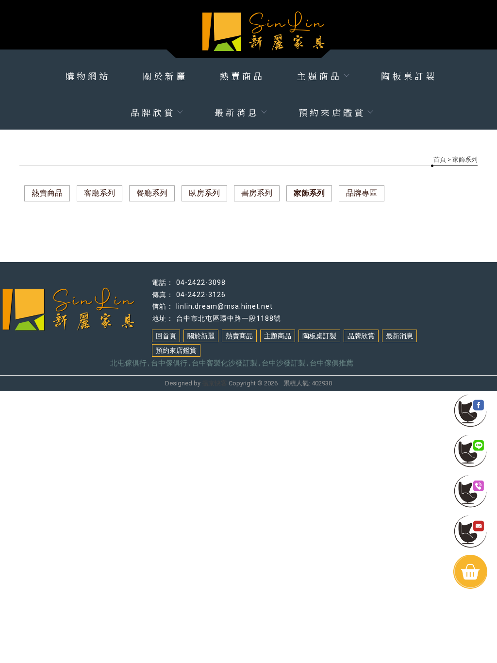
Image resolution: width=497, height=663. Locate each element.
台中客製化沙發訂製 (224, 363)
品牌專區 (361, 193)
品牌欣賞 (153, 112)
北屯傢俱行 (128, 363)
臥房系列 (204, 193)
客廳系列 (99, 193)
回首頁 (166, 336)
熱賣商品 (242, 75)
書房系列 (256, 193)
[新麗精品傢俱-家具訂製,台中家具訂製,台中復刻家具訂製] (248, 24)
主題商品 (319, 75)
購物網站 (88, 75)
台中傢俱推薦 (331, 363)
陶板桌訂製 (409, 75)
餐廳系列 (151, 193)
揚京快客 (214, 383)
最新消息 (237, 112)
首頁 (439, 159)
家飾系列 (309, 193)
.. (280, 383)
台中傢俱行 (169, 363)
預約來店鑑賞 (331, 112)
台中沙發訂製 (283, 363)
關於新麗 (165, 75)
